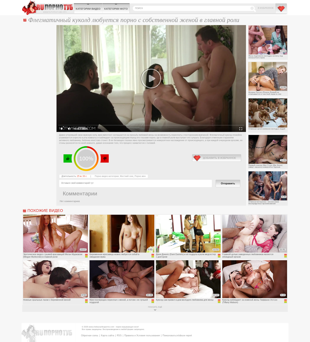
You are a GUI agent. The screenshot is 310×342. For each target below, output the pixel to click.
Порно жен (140, 176)
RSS (119, 335)
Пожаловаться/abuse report (177, 335)
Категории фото (116, 8)
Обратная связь (89, 335)
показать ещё (155, 307)
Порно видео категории (107, 176)
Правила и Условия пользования (142, 335)
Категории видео (88, 8)
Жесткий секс (126, 176)
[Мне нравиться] (68, 158)
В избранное (266, 8)
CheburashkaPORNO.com (48, 7)
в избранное (216, 158)
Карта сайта (107, 335)
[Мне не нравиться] (104, 158)
